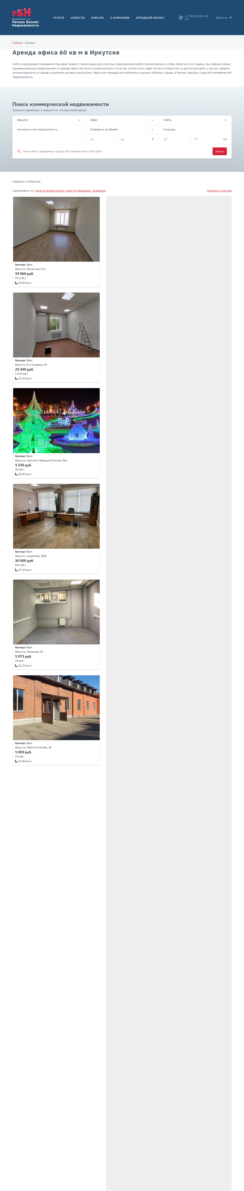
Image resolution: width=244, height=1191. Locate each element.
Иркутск (22, 120)
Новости (78, 17)
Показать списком (219, 190)
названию (99, 190)
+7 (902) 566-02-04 (197, 17)
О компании (119, 17)
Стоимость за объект (104, 129)
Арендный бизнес (150, 17)
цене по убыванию (78, 190)
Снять (167, 120)
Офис (94, 120)
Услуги (58, 17)
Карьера (97, 17)
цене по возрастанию (49, 190)
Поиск (220, 151)
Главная (17, 42)
